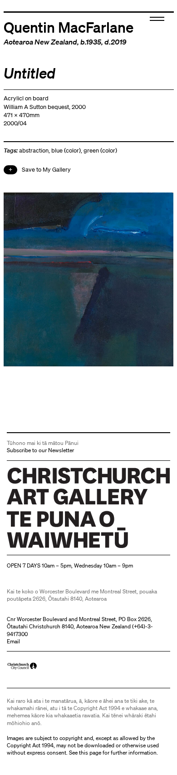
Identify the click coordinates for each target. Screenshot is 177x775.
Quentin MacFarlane (68, 27)
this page (90, 752)
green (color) (100, 150)
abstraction (34, 150)
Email (13, 641)
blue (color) (66, 150)
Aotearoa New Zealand (40, 41)
